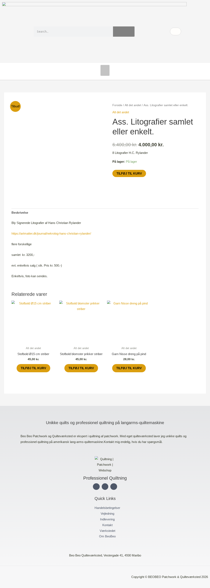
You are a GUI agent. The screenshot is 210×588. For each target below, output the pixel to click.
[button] (105, 70)
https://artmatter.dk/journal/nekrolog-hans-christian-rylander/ (51, 233)
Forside (117, 105)
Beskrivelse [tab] (19, 212)
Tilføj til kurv (129, 173)
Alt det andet (133, 105)
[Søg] (124, 31)
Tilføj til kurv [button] (33, 368)
